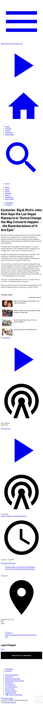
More (2, 649)
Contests (8, 128)
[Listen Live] (21, 358)
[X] (8, 205)
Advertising (9, 132)
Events (7, 130)
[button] (21, 303)
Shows (7, 126)
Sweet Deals (9, 134)
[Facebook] (9, 203)
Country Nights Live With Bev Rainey (13, 516)
